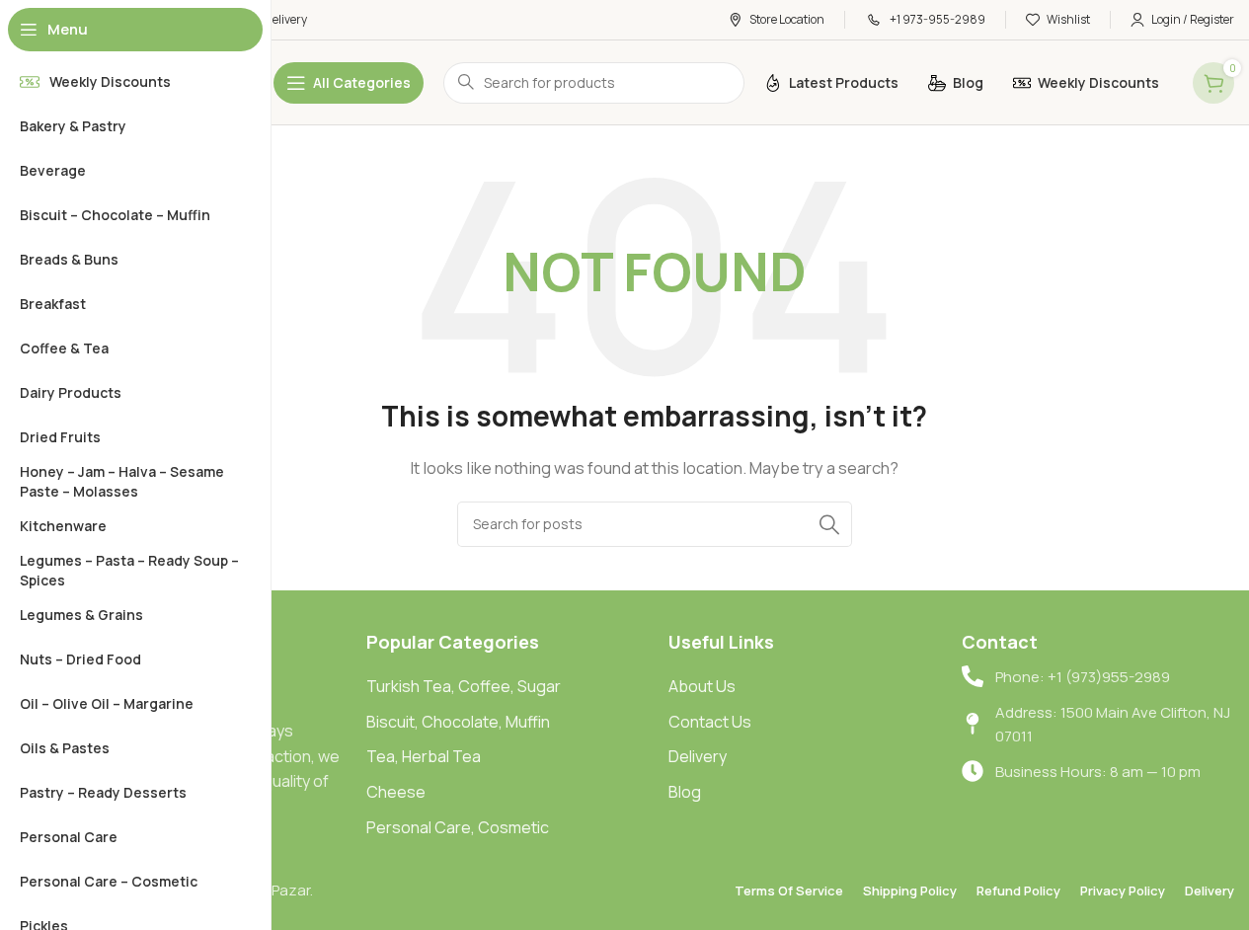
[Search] (829, 524)
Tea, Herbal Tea (423, 756)
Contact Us (709, 722)
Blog (684, 792)
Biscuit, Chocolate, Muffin (458, 722)
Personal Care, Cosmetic (457, 827)
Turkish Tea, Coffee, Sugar (463, 686)
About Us (702, 686)
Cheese (396, 792)
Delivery (697, 756)
